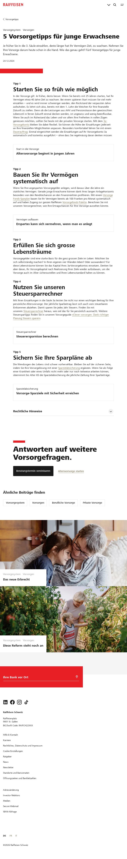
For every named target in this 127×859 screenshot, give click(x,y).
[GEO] (76, 676)
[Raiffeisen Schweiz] (13, 5)
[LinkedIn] (5, 702)
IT (16, 835)
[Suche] (115, 5)
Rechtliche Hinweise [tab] (27, 411)
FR (11, 835)
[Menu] (122, 5)
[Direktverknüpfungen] (109, 5)
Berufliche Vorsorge (63, 502)
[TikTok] (26, 702)
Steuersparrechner (33, 311)
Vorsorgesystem (15, 502)
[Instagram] (19, 702)
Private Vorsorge (92, 502)
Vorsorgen (38, 502)
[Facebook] (12, 702)
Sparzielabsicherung (69, 367)
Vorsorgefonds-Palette (74, 202)
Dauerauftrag (20, 131)
